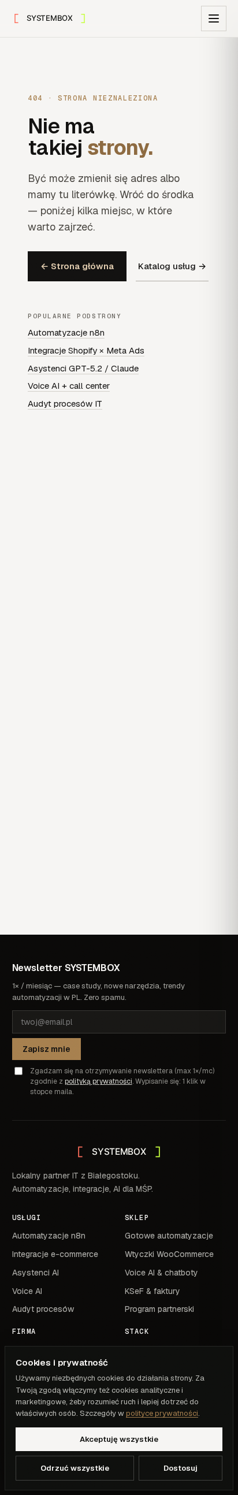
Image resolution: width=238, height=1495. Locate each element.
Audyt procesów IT (65, 403)
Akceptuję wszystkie (119, 1439)
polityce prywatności (162, 1413)
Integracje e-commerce (55, 1254)
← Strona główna (77, 266)
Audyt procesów (43, 1309)
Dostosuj (180, 1468)
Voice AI (27, 1291)
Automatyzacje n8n (66, 332)
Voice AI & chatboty (161, 1272)
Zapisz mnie (46, 1049)
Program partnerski (159, 1309)
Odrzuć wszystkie (74, 1468)
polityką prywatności (98, 1081)
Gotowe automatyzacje (169, 1235)
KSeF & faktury (152, 1291)
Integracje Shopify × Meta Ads (86, 350)
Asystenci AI (35, 1272)
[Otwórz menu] (213, 18)
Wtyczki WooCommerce (169, 1254)
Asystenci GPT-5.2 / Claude (83, 368)
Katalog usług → (172, 266)
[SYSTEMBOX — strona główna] (50, 18)
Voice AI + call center (69, 385)
